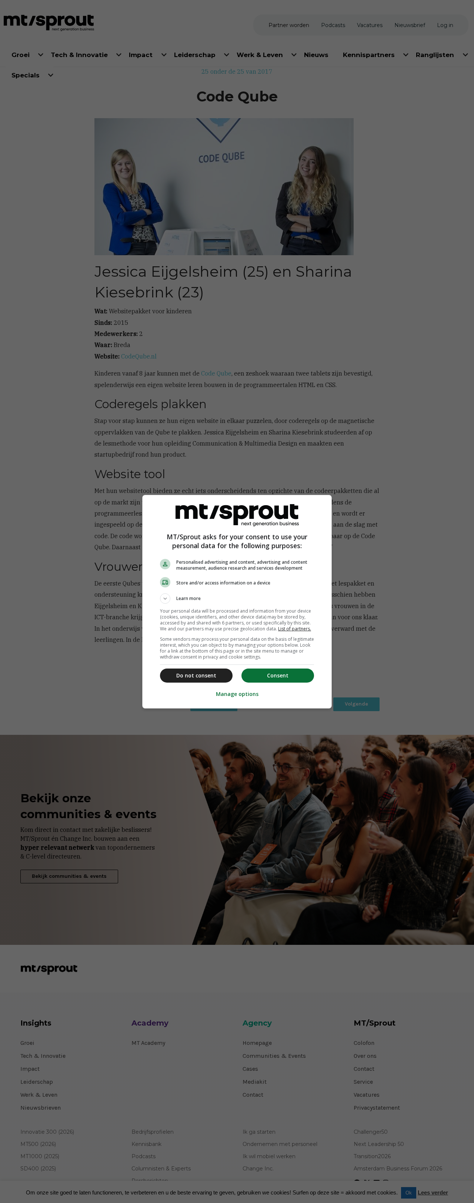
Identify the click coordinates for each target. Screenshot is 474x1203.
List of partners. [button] (294, 629)
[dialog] (237, 602)
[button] (237, 598)
